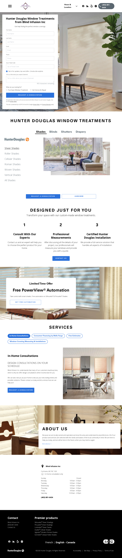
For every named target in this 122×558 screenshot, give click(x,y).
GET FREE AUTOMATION (25, 302)
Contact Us (61, 258)
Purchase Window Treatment (18, 90)
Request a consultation (21, 390)
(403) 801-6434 (47, 497)
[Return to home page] (40, 6)
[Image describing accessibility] (108, 541)
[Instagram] (96, 6)
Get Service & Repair (39, 90)
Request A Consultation (43, 196)
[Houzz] (87, 6)
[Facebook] (83, 6)
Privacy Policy (36, 104)
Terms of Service (46, 104)
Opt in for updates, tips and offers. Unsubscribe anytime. (25, 71)
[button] (10, 6)
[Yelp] (91, 6)
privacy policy (13, 101)
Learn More (79, 196)
